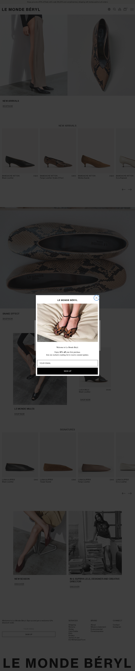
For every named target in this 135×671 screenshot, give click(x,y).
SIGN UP (67, 371)
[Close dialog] (96, 297)
